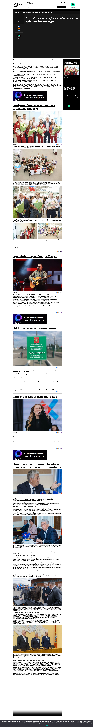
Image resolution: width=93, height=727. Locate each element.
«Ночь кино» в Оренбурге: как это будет (70, 85)
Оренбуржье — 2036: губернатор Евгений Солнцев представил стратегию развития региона (70, 88)
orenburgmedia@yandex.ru (33, 4)
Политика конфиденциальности (48, 723)
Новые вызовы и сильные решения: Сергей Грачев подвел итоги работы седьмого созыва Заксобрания (37, 465)
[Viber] (61, 144)
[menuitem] (16, 10)
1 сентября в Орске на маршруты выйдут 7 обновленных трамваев (70, 81)
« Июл (65, 93)
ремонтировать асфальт (53, 373)
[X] (60, 144)
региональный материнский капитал (28, 664)
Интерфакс (28, 81)
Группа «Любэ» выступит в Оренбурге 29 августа (35, 256)
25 (67, 106)
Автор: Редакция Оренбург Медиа (19, 39)
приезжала (40, 441)
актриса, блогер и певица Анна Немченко (22, 309)
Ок (46, 725)
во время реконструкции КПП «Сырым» (25, 383)
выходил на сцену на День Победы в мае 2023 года (46, 306)
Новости (20, 12)
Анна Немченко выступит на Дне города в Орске (35, 396)
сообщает (45, 182)
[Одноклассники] (19, 28)
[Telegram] (19, 30)
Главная (16, 12)
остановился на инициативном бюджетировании (34, 673)
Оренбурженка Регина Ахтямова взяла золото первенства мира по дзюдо (34, 107)
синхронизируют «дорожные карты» (42, 386)
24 (65, 106)
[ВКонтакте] (19, 26)
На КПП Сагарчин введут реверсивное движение (35, 328)
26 (69, 106)
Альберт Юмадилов (55, 299)
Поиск (62, 7)
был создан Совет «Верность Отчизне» (35, 558)
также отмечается (31, 66)
